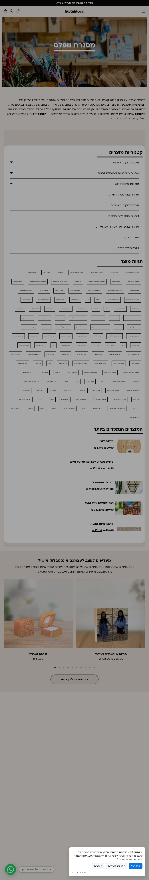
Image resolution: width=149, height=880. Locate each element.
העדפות (98, 866)
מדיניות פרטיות (79, 872)
